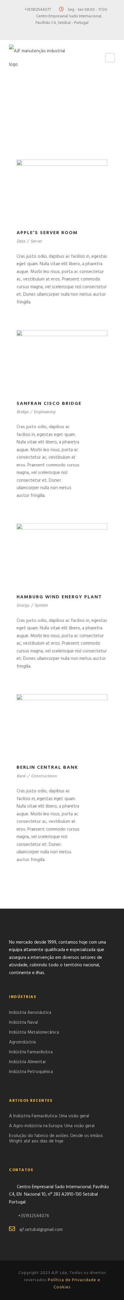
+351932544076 (33, 1216)
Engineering (44, 412)
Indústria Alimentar (27, 1062)
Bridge (22, 412)
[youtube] (72, 31)
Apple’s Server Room (47, 233)
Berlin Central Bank (47, 767)
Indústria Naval (23, 1022)
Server (36, 241)
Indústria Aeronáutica (30, 1012)
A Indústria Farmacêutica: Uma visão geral (49, 1116)
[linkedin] (62, 31)
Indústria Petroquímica (31, 1071)
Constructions (44, 776)
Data (21, 241)
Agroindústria (22, 1042)
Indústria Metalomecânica (34, 1032)
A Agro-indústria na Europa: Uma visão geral (52, 1126)
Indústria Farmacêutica (31, 1052)
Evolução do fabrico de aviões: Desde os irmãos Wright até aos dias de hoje (56, 1138)
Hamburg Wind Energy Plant (59, 597)
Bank (21, 776)
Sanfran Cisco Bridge (49, 404)
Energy (23, 605)
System (41, 605)
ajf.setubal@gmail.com (41, 1229)
